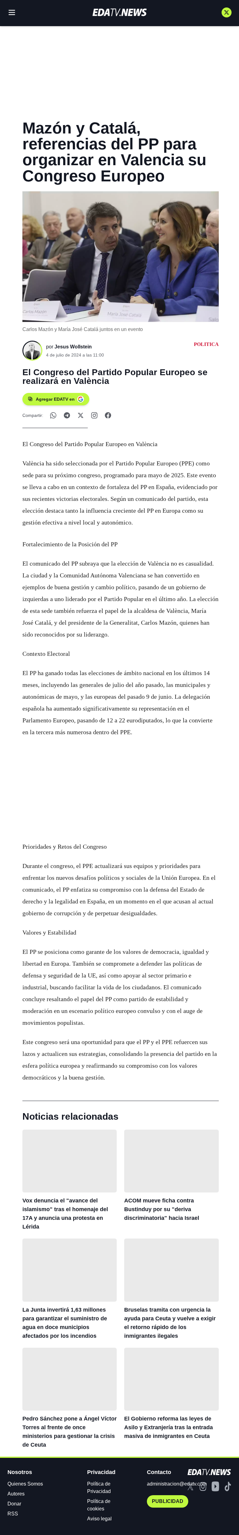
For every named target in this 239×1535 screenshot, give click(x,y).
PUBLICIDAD (167, 1501)
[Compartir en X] (81, 415)
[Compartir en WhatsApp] (53, 415)
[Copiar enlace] (94, 415)
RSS (12, 1513)
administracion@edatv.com (177, 1483)
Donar (14, 1503)
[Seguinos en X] (227, 12)
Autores (16, 1493)
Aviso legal (99, 1518)
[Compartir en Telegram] (67, 415)
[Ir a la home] (119, 12)
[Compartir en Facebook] (108, 415)
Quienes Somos (25, 1483)
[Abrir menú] (12, 12)
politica (206, 344)
